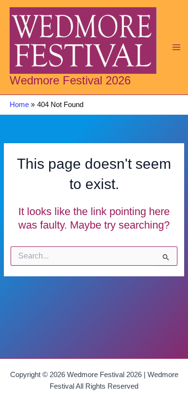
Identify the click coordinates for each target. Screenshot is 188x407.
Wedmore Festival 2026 (70, 80)
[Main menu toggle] (176, 47)
